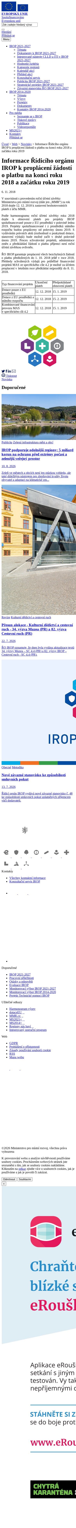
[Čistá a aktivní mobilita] (26, 867)
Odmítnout (9, 1179)
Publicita (7, 442)
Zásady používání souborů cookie (30, 1050)
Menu (6, 39)
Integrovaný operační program (28, 1030)
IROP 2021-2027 (20, 46)
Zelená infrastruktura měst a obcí (33, 442)
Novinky (26, 144)
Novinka (7, 379)
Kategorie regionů (28, 67)
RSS (12, 1053)
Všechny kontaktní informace (27, 878)
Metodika (18, 767)
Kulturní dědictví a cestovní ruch (31, 617)
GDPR (13, 1043)
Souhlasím (25, 1179)
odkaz (22, 1168)
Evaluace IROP (19, 985)
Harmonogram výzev (22, 1008)
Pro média (15, 113)
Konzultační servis (28, 77)
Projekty (22, 102)
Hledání (6, 32)
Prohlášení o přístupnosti (24, 1046)
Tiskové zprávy (26, 120)
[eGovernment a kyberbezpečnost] (7, 856)
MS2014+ (17, 1023)
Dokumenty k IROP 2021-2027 (36, 53)
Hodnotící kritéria (28, 63)
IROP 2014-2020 (20, 91)
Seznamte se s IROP (29, 116)
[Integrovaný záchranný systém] (17, 856)
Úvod (5, 144)
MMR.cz (16, 1015)
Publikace (23, 123)
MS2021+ (15, 130)
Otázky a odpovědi (21, 981)
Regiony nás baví (21, 1026)
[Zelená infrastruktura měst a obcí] (27, 856)
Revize (6, 617)
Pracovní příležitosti (21, 978)
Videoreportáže (26, 127)
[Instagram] (32, 893)
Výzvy (21, 98)
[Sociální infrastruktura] (57, 856)
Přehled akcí (24, 74)
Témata (21, 49)
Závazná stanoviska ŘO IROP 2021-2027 (43, 88)
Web (15, 144)
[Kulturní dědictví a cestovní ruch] (7, 867)
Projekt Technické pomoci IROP (29, 995)
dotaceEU (16, 1012)
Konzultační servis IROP (24, 881)
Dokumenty (24, 105)
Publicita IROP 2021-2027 (33, 81)
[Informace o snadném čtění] (41, 961)
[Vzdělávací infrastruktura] (47, 856)
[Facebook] (13, 893)
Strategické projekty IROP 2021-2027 (40, 84)
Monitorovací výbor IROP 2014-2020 (32, 992)
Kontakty (15, 134)
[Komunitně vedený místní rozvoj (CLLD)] (17, 867)
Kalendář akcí (25, 70)
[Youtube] (23, 893)
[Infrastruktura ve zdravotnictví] (66, 856)
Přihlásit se (8, 35)
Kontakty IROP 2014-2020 (34, 109)
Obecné (6, 767)
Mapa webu (16, 1057)
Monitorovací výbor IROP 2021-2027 (32, 988)
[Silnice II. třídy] (37, 856)
